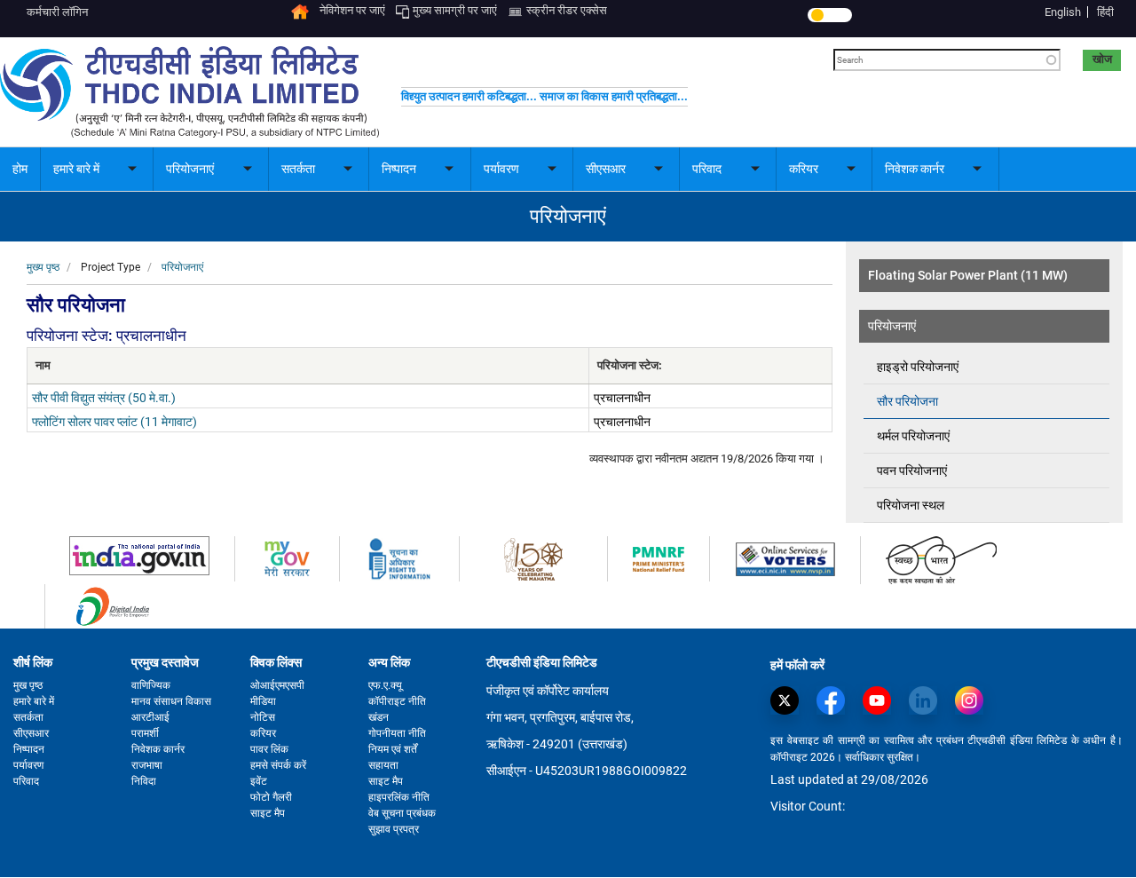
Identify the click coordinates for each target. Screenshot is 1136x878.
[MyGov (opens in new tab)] (287, 558)
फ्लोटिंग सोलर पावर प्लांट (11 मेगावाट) (114, 422)
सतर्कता (28, 717)
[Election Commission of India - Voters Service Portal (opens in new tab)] (785, 558)
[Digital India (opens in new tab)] (112, 606)
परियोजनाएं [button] (190, 169)
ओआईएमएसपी (277, 685)
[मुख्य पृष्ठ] (189, 91)
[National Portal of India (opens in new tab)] (139, 555)
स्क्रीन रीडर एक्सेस (566, 10)
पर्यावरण (28, 765)
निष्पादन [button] (399, 169)
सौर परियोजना (907, 401)
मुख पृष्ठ (28, 685)
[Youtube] (881, 700)
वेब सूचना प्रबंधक (402, 813)
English (1063, 12)
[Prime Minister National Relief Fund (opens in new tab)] (658, 558)
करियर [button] (803, 169)
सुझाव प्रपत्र (393, 829)
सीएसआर (31, 733)
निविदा (143, 781)
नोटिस (262, 717)
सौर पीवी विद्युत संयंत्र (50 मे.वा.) (104, 398)
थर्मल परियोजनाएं (913, 436)
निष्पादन (28, 749)
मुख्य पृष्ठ (43, 267)
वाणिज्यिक (150, 685)
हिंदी (1105, 12)
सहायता (383, 765)
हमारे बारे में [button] (76, 169)
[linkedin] (927, 700)
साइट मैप (267, 813)
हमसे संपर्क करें (278, 765)
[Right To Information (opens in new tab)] (399, 558)
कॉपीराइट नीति (397, 701)
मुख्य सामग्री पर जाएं (455, 10)
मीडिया (263, 701)
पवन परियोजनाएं (912, 470)
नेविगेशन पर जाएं (352, 10)
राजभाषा (146, 765)
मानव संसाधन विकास (171, 701)
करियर (263, 733)
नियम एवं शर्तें (392, 749)
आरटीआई (150, 717)
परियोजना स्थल (910, 505)
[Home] (300, 10)
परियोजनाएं (182, 267)
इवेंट (258, 781)
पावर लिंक (269, 749)
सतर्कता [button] (298, 169)
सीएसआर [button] (606, 169)
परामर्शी (145, 733)
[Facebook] (835, 700)
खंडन (378, 717)
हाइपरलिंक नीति (399, 797)
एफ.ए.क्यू (385, 685)
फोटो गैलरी (271, 797)
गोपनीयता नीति (397, 733)
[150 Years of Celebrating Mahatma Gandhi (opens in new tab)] (533, 558)
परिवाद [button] (707, 169)
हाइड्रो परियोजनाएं (917, 367)
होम (20, 169)
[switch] (830, 15)
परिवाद (26, 781)
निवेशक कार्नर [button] (914, 169)
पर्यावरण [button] (501, 169)
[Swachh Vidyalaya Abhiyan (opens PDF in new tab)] (941, 560)
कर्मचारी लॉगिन (57, 12)
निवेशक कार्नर (158, 749)
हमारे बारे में (33, 701)
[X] (789, 700)
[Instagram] (973, 700)
